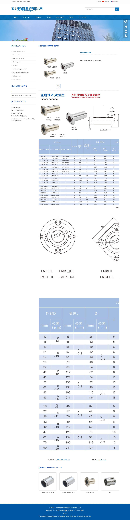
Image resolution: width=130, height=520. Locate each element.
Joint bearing (16, 79)
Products (38, 17)
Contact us (82, 17)
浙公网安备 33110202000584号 (75, 510)
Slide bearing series (18, 58)
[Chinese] (105, 1)
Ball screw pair (16, 76)
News (49, 17)
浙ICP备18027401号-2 (59, 510)
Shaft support (16, 62)
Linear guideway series (19, 55)
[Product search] (117, 9)
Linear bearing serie (48, 492)
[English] (114, 1)
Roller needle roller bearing (20, 72)
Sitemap (65, 513)
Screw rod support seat (19, 69)
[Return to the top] (125, 36)
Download (59, 17)
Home (16, 17)
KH (110, 492)
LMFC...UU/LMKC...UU (63, 460)
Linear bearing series (18, 51)
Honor (71, 17)
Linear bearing (101, 460)
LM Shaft (15, 65)
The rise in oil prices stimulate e (21, 95)
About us (26, 17)
